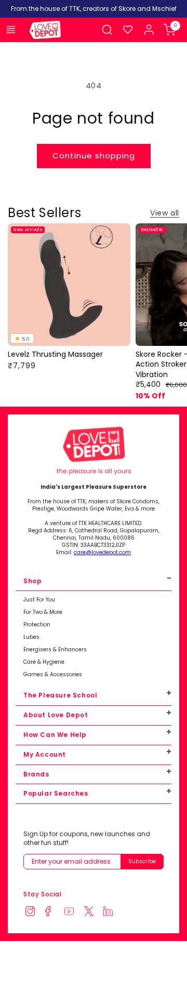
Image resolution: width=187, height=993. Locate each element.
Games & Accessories (52, 674)
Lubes (31, 637)
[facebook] (53, 912)
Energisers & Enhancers (55, 649)
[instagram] (33, 912)
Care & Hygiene (43, 662)
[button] (107, 29)
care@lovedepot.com (102, 552)
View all (164, 213)
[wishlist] (127, 29)
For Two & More (42, 612)
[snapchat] (92, 912)
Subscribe (142, 861)
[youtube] (72, 912)
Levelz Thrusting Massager (55, 354)
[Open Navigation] (11, 29)
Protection (36, 624)
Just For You (39, 599)
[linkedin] (111, 912)
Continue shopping (93, 155)
